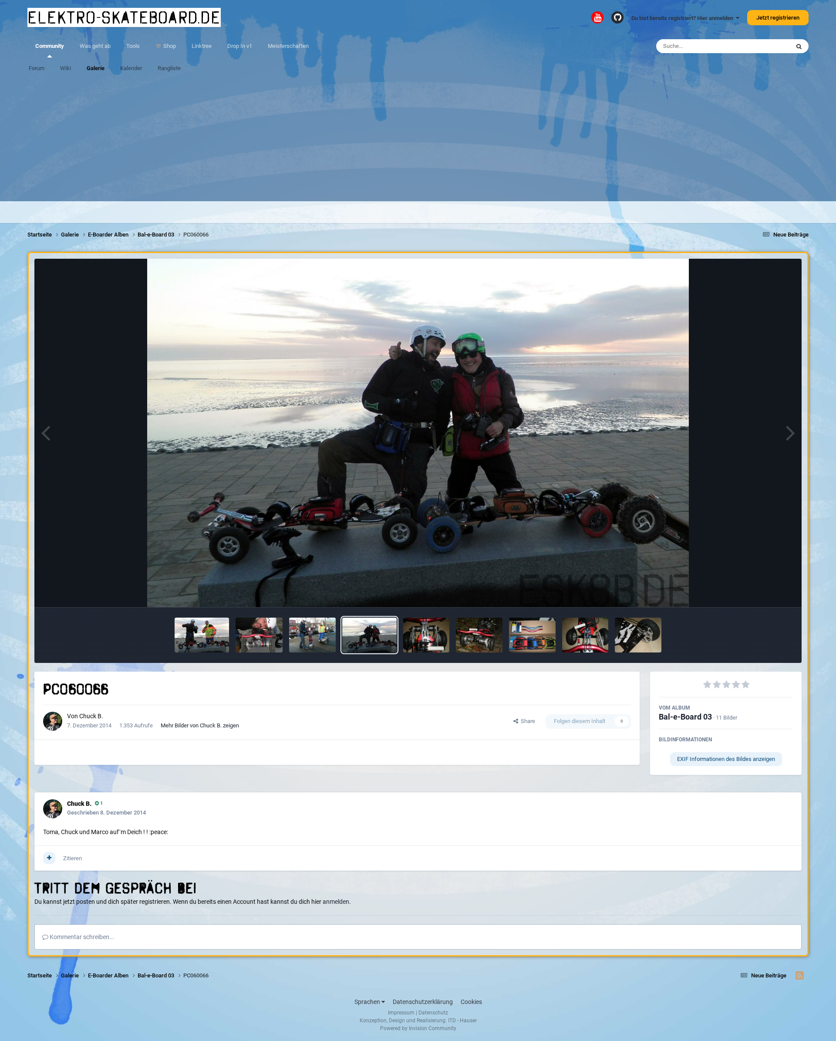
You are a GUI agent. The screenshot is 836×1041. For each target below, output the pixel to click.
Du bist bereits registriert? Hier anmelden (683, 18)
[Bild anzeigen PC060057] (312, 635)
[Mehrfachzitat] (49, 858)
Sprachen (367, 1001)
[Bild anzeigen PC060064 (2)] (202, 635)
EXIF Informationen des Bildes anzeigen (726, 759)
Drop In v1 (239, 46)
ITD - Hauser (462, 1020)
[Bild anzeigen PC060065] (259, 635)
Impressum (401, 1013)
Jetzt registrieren (777, 17)
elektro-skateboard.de (124, 17)
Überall (769, 46)
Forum (36, 68)
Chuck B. (91, 716)
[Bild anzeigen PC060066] (369, 635)
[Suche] (799, 46)
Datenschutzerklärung (423, 1001)
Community (49, 46)
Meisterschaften (288, 46)
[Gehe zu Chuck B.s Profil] (52, 721)
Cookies (471, 1001)
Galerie (95, 68)
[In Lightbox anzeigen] (418, 433)
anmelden (336, 901)
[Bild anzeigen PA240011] (585, 635)
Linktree (202, 46)
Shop (169, 46)
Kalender (131, 68)
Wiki (65, 68)
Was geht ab (95, 46)
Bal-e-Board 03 (685, 716)
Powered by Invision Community (418, 1028)
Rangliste (169, 68)
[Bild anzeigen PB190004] (479, 635)
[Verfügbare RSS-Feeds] (800, 976)
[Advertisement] (418, 140)
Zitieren (72, 858)
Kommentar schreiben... (81, 936)
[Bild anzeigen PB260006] (426, 635)
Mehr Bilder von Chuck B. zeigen (200, 725)
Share (526, 721)
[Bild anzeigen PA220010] (638, 635)
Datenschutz (433, 1013)
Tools (133, 46)
